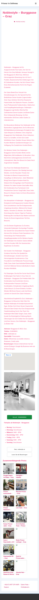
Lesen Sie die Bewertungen (19, 454)
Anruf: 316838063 (19, 417)
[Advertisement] (19, 44)
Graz (23, 21)
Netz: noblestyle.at (19, 449)
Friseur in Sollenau (9, 3)
